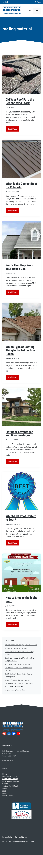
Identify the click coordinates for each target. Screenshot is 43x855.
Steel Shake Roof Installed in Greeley (17, 664)
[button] (30, 11)
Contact (5, 793)
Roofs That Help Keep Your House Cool (19, 266)
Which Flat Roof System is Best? (21, 517)
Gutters (5, 783)
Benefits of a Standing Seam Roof (16, 648)
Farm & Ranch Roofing (10, 781)
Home (4, 774)
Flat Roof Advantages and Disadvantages (19, 433)
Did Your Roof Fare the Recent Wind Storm (20, 101)
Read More (12, 129)
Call (6, 2)
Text (39, 2)
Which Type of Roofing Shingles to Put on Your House (20, 350)
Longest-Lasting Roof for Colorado (16, 690)
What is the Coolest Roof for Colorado (21, 185)
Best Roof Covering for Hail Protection (18, 680)
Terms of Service (21, 837)
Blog (4, 791)
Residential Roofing (9, 776)
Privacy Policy (7, 837)
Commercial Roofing (10, 779)
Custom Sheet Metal (10, 786)
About (4, 788)
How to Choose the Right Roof (21, 599)
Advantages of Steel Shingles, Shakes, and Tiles (21, 645)
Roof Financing (8, 796)
